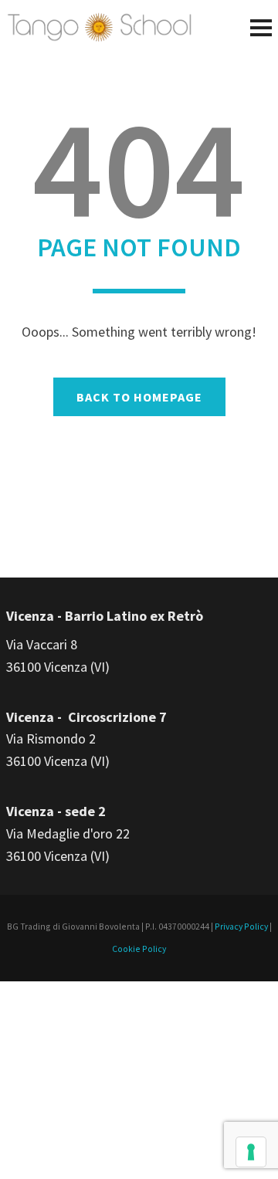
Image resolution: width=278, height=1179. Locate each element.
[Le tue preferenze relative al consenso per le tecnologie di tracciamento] (251, 1152)
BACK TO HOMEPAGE (139, 397)
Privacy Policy (241, 926)
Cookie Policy (139, 948)
